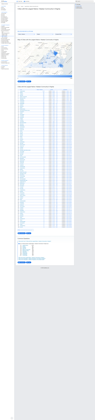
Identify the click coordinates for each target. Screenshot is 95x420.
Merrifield (21, 143)
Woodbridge (22, 103)
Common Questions (79, 8)
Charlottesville (22, 166)
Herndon (21, 135)
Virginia (22, 6)
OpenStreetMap (64, 74)
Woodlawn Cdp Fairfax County (25, 150)
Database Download (4, 3)
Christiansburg (22, 225)
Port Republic (22, 222)
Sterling (21, 133)
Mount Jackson (22, 195)
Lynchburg (22, 117)
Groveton (21, 139)
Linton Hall (22, 129)
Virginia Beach (22, 91)
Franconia (21, 163)
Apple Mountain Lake (23, 180)
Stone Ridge (22, 151)
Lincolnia (21, 187)
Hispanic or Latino (4, 35)
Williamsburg (22, 183)
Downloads (27, 1)
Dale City (21, 95)
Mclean (21, 107)
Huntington (22, 111)
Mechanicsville (22, 159)
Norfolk (21, 92)
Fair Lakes (22, 170)
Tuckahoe (21, 196)
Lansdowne (22, 203)
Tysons (21, 137)
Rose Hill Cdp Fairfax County (25, 110)
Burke (21, 199)
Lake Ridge (22, 115)
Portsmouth (22, 102)
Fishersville (22, 162)
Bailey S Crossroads (23, 96)
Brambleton (22, 185)
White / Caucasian (4, 37)
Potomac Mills (22, 176)
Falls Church (22, 192)
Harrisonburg (22, 126)
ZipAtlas (71, 74)
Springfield (22, 210)
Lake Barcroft (22, 218)
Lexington (21, 207)
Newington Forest (23, 173)
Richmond (21, 106)
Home (18, 6)
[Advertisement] (31, 19)
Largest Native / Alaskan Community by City (31, 6)
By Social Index (3, 13)
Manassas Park (26, 250)
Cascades (21, 214)
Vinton (21, 220)
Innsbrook (21, 165)
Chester (21, 140)
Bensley (21, 169)
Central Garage (22, 221)
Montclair (21, 154)
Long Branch (22, 194)
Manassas (22, 124)
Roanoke (21, 148)
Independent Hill (23, 181)
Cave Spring (22, 114)
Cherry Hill (21, 128)
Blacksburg (22, 125)
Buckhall (21, 191)
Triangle (21, 118)
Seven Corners (22, 144)
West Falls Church (23, 122)
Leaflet (61, 74)
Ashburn (21, 198)
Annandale (22, 121)
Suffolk (21, 113)
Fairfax (21, 224)
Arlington (21, 93)
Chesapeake (22, 100)
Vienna (21, 155)
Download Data (22, 81)
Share (29, 81)
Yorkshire (21, 147)
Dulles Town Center (23, 172)
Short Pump (22, 184)
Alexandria (22, 99)
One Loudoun (22, 206)
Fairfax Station (22, 211)
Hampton (21, 104)
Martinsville (22, 161)
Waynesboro (22, 174)
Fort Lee (21, 132)
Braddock (21, 209)
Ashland (21, 213)
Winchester (22, 158)
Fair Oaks (21, 188)
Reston (21, 136)
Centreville (22, 152)
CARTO (68, 74)
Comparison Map (78, 5)
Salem (21, 217)
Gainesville (22, 202)
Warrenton (22, 177)
